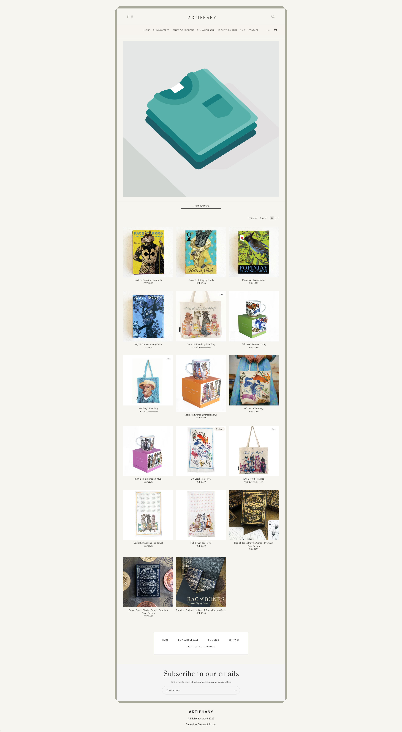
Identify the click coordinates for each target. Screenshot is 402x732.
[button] (263, 218)
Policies (213, 640)
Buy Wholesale (188, 640)
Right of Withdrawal (201, 646)
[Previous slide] (128, 252)
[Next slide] (168, 252)
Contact (234, 640)
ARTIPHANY (202, 18)
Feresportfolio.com (207, 724)
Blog (165, 640)
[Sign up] (236, 690)
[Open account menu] (268, 30)
